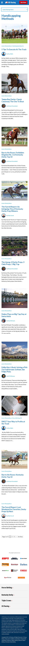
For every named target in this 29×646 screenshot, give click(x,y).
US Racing (11, 637)
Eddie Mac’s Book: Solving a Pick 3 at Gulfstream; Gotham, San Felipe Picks (14, 369)
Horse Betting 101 (17, 418)
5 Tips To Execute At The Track (14, 49)
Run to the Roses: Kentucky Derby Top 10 (13, 476)
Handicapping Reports (18, 46)
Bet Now (23, 2)
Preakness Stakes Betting (12, 640)
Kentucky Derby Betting (10, 642)
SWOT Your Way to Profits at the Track (13, 422)
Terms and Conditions (10, 638)
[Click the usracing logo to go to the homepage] (10, 2)
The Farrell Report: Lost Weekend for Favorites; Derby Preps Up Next (14, 509)
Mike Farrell (11, 215)
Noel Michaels (11, 320)
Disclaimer (17, 638)
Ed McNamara (11, 376)
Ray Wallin (10, 54)
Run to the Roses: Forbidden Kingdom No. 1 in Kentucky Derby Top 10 (13, 155)
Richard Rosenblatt (13, 106)
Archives (20, 536)
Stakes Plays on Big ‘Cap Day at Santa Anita (14, 315)
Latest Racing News (7, 46)
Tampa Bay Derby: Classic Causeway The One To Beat (13, 100)
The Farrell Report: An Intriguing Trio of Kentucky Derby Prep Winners (12, 209)
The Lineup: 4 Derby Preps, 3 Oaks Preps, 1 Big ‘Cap (13, 263)
